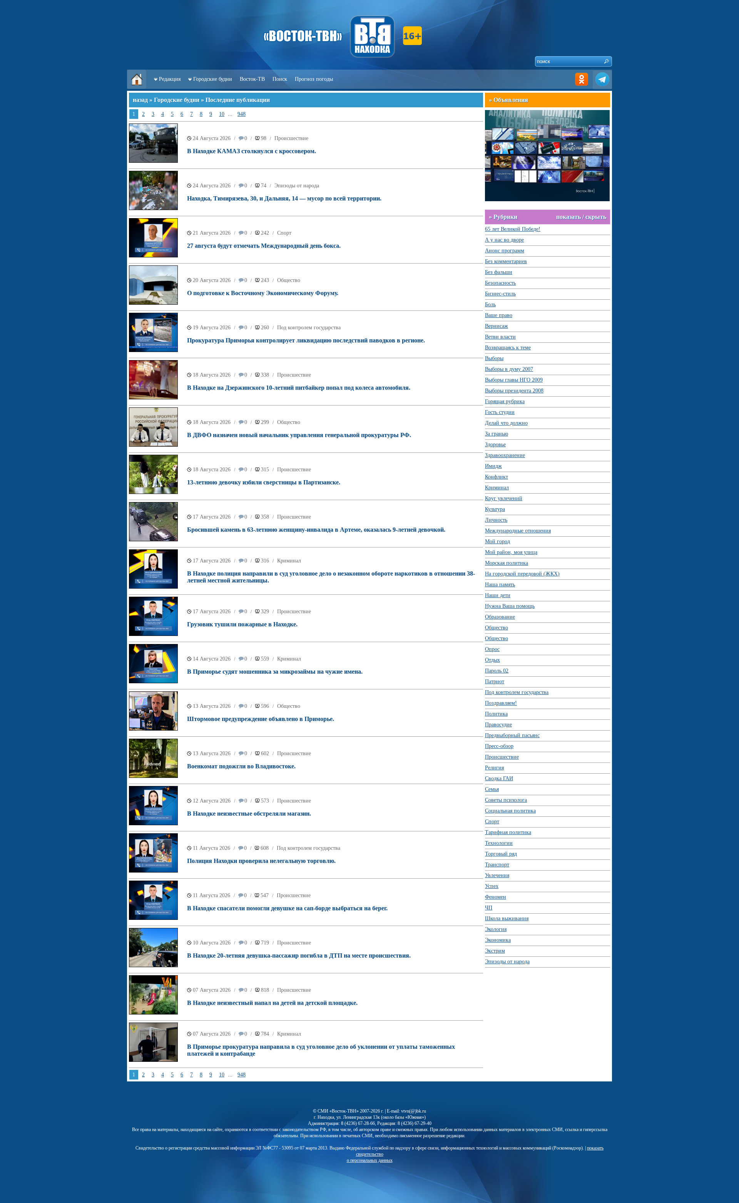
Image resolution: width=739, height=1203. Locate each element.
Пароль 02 (496, 671)
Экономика (498, 940)
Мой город (497, 541)
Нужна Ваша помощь (510, 606)
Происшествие (291, 138)
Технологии (499, 843)
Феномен (495, 897)
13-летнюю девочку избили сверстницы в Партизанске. (263, 482)
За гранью (496, 434)
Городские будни (212, 79)
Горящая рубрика (505, 401)
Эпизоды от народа (296, 186)
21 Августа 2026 (212, 233)
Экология (496, 929)
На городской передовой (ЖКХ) (522, 574)
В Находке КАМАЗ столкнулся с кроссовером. (251, 151)
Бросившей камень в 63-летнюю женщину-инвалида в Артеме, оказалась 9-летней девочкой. (316, 529)
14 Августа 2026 (212, 659)
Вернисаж (496, 326)
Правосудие (498, 724)
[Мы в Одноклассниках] (581, 87)
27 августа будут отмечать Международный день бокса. (264, 245)
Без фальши (498, 272)
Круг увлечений (503, 498)
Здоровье (495, 444)
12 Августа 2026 (212, 801)
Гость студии (500, 412)
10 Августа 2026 (212, 943)
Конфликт (496, 477)
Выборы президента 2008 (514, 391)
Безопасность (500, 283)
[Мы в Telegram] (602, 87)
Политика (496, 714)
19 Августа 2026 (212, 327)
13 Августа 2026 (212, 706)
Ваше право (498, 315)
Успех (491, 886)
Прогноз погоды (314, 79)
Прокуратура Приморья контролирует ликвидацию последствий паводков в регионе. (306, 340)
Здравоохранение (505, 455)
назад (140, 100)
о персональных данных (370, 1160)
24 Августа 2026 (212, 138)
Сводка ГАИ (499, 778)
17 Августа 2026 (212, 517)
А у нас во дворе (504, 240)
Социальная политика (510, 811)
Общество (288, 280)
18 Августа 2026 (212, 375)
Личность (496, 520)
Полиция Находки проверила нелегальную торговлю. (261, 861)
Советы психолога (506, 800)
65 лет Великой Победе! (512, 229)
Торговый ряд (501, 854)
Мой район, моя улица (511, 552)
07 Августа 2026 (212, 990)
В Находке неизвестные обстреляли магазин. (249, 813)
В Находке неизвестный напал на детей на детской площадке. (272, 1002)
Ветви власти (500, 337)
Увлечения (497, 875)
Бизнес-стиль (500, 294)
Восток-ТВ (252, 79)
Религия (494, 768)
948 (241, 114)
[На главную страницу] (136, 87)
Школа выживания (506, 918)
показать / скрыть (581, 217)
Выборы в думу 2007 (509, 369)
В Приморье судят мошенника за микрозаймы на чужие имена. (275, 671)
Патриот (494, 681)
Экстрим (495, 951)
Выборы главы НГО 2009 (514, 380)
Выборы (494, 358)
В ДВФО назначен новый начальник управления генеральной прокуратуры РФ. (299, 435)
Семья (492, 789)
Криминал (289, 561)
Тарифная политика (508, 832)
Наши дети (497, 595)
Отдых (492, 660)
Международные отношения (518, 531)
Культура (495, 509)
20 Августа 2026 (212, 280)
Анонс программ (504, 251)
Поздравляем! (501, 703)
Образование (500, 617)
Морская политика (506, 563)
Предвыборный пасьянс (512, 735)
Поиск (280, 79)
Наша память (500, 584)
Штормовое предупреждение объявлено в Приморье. (260, 719)
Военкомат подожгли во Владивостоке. (241, 766)
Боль (490, 304)
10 (221, 114)
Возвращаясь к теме (508, 347)
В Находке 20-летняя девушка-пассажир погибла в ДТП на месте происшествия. (299, 955)
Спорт (284, 233)
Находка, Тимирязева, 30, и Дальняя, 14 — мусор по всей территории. (284, 198)
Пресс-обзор (499, 746)
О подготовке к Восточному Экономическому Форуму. (262, 293)
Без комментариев (506, 261)
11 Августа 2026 (211, 848)
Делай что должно (506, 423)
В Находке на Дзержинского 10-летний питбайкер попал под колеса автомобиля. (298, 387)
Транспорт (497, 865)
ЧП (488, 908)
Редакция (170, 79)
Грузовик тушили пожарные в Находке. (242, 624)
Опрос (492, 649)
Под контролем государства (309, 327)
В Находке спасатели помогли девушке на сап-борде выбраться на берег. (287, 908)
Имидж (493, 466)
